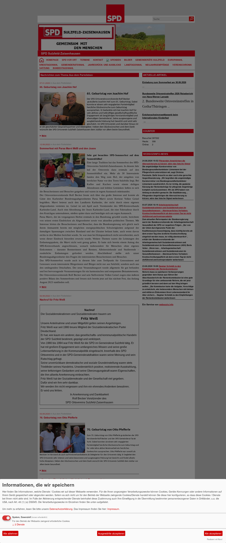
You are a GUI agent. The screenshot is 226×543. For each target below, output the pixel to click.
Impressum (113, 509)
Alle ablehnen (10, 533)
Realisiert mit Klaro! (214, 539)
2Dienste (18, 524)
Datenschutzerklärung (60, 509)
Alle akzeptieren (213, 533)
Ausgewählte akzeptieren (111, 533)
